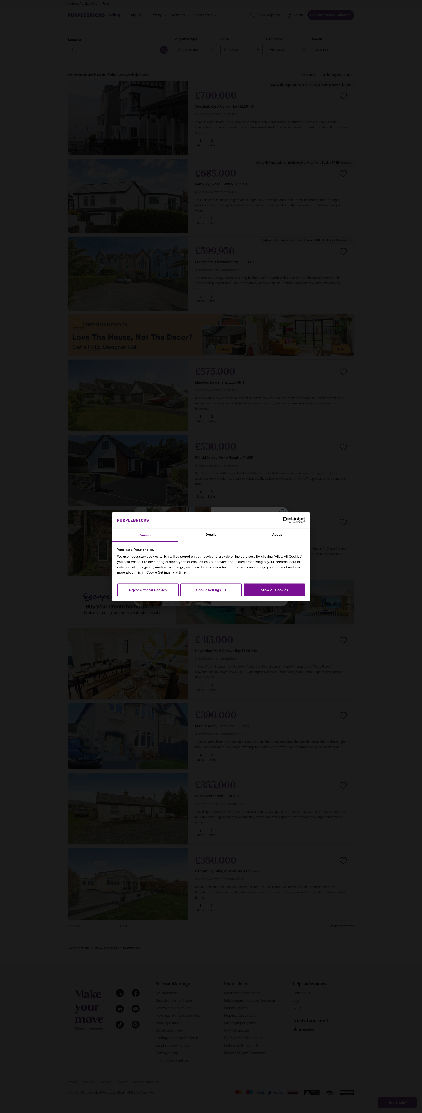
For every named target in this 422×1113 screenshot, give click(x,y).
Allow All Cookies (274, 590)
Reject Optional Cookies (148, 590)
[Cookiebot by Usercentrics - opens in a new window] (286, 520)
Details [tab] (211, 534)
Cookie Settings (208, 590)
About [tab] (277, 534)
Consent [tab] (145, 535)
